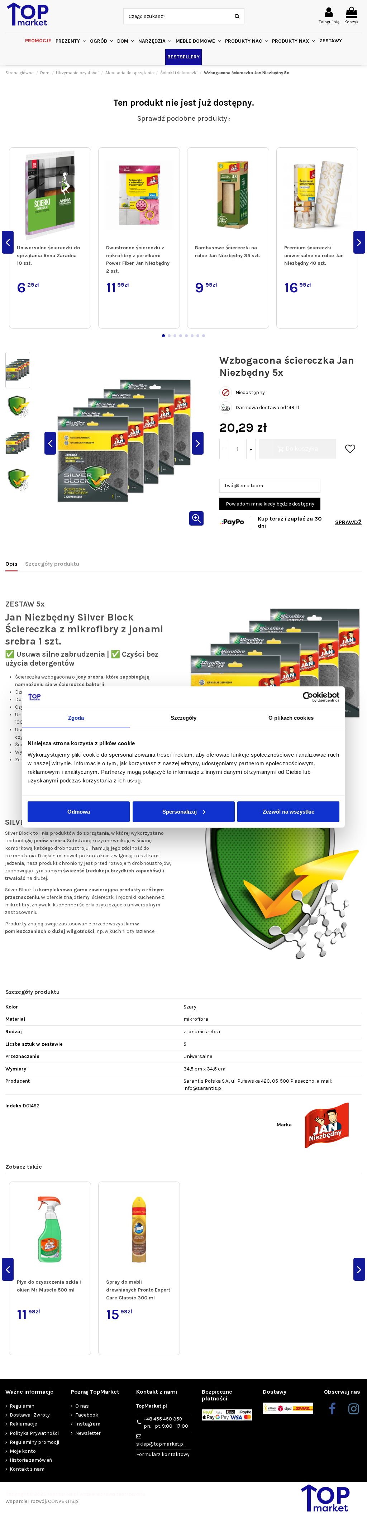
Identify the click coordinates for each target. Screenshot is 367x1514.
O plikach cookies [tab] (291, 718)
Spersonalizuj (179, 811)
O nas (82, 1406)
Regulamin (22, 1406)
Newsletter (88, 1433)
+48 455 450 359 (166, 1422)
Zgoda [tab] (76, 718)
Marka (284, 1125)
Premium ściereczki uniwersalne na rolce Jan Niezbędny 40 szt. (314, 255)
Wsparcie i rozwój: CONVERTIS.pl (42, 1501)
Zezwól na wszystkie (288, 811)
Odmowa (78, 811)
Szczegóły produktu (52, 563)
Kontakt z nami (28, 1469)
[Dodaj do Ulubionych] (84, 160)
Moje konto (23, 1451)
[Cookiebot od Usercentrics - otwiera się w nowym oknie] (308, 697)
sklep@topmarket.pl (160, 1444)
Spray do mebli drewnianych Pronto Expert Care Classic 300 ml (138, 1289)
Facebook (86, 1415)
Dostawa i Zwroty (30, 1415)
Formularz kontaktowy (163, 1454)
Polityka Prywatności (34, 1433)
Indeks (13, 1106)
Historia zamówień (31, 1460)
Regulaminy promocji (34, 1442)
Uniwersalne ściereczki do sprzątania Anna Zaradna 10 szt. (48, 255)
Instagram (87, 1424)
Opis (11, 563)
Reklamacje (23, 1424)
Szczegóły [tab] (184, 718)
